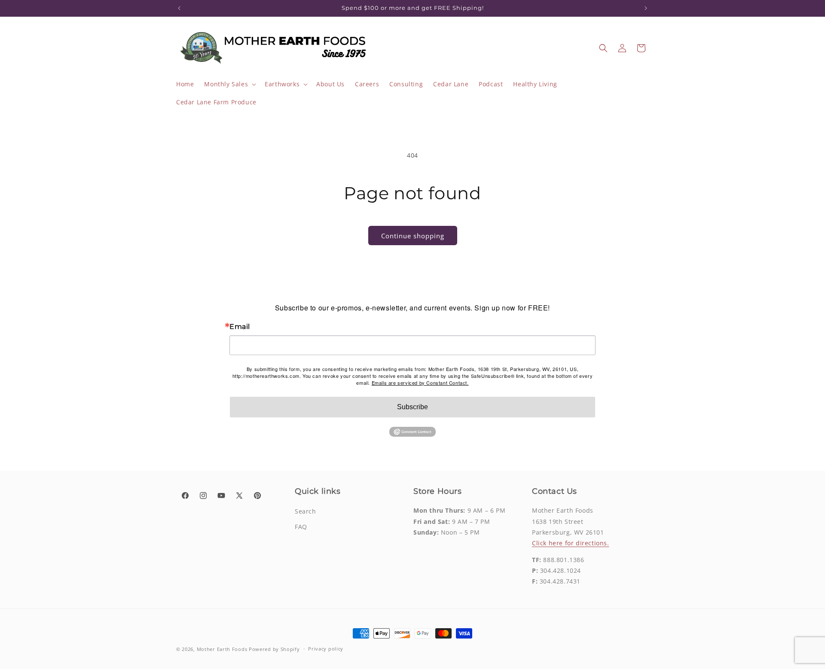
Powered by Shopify (274, 649)
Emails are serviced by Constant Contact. (420, 382)
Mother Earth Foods (222, 649)
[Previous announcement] (179, 8)
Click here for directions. (570, 543)
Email (239, 326)
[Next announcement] (645, 8)
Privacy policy (325, 648)
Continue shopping (412, 235)
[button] (229, 84)
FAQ (301, 527)
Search (305, 511)
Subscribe (412, 407)
